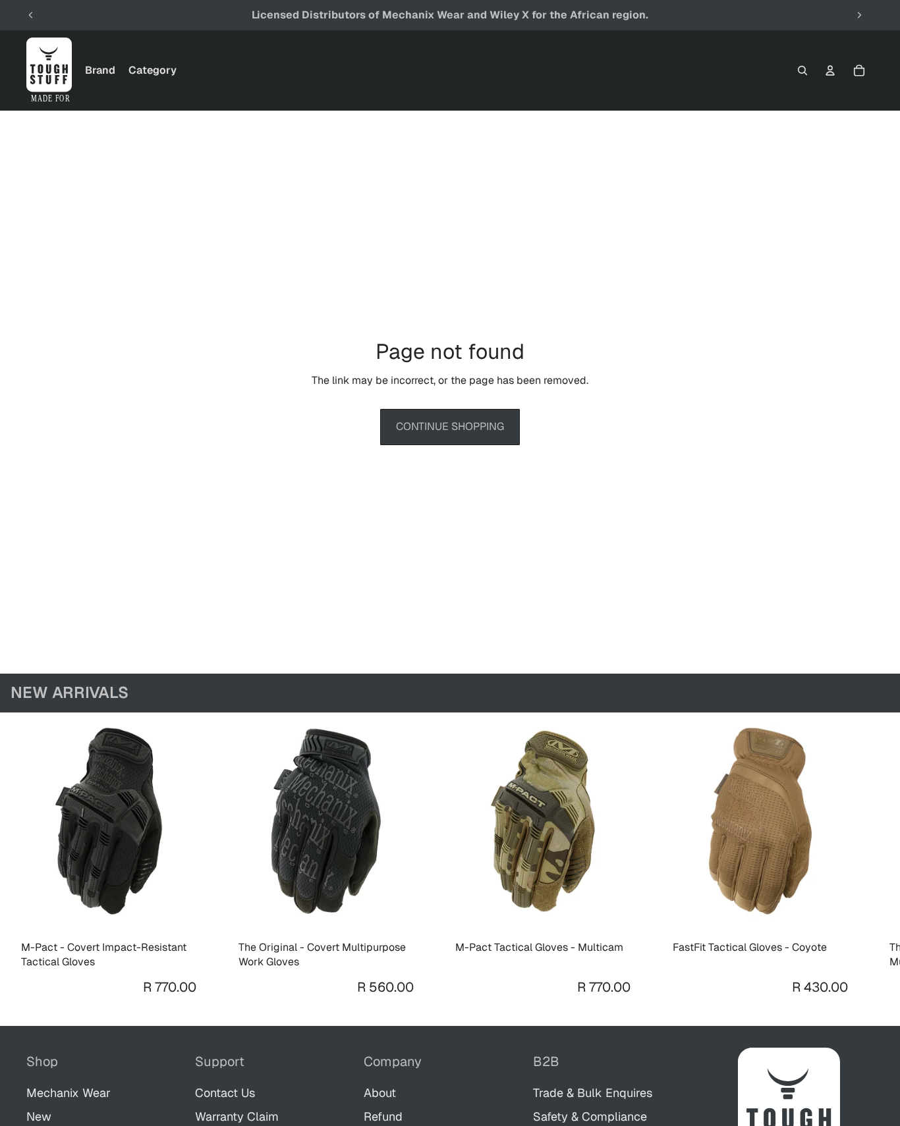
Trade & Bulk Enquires (592, 1092)
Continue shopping (450, 426)
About (380, 1092)
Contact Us (225, 1092)
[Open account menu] (830, 70)
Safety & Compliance (590, 1116)
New (38, 1116)
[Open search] (802, 70)
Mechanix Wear (68, 1092)
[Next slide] (859, 15)
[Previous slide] (30, 15)
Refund (383, 1116)
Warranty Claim (237, 1116)
